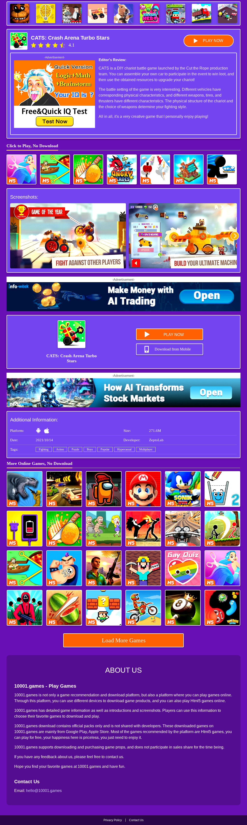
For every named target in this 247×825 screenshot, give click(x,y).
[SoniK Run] (183, 489)
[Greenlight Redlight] (24, 608)
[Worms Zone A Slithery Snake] (222, 608)
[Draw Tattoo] (64, 568)
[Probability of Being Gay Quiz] (183, 568)
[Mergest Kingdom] (189, 169)
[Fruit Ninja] (64, 608)
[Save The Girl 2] (104, 528)
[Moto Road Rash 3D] (183, 528)
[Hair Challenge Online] (21, 169)
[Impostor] (104, 489)
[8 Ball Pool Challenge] (183, 608)
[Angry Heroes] (122, 169)
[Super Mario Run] (143, 489)
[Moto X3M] (143, 608)
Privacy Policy (112, 820)
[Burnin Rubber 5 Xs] (64, 489)
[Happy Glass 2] (222, 489)
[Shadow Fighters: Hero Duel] (143, 528)
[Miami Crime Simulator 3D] (104, 568)
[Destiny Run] (155, 169)
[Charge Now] (24, 528)
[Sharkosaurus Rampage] (24, 489)
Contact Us (136, 820)
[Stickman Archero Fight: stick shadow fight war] (222, 528)
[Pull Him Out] (55, 169)
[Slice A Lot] (88, 169)
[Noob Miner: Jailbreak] (143, 568)
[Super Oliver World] (104, 608)
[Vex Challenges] (222, 169)
